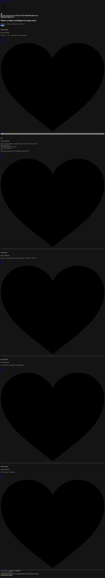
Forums (7, 15)
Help (6, 573)
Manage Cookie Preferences (27, 573)
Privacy (13, 573)
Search (12, 15)
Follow (2, 25)
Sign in (36, 15)
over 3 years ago (5, 32)
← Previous (4, 572)
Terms (9, 573)
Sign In (12, 17)
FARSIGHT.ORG (19, 15)
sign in (8, 570)
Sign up (3, 570)
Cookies (18, 573)
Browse (3, 15)
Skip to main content (6, 1)
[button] (1, 13)
